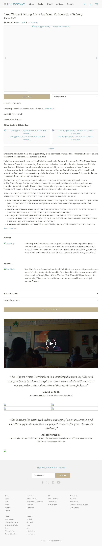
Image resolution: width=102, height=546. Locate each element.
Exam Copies (74, 508)
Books (40, 4)
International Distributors (35, 502)
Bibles (31, 4)
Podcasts (73, 499)
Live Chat (30, 522)
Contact (29, 519)
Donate (70, 4)
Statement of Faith (11, 525)
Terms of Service (10, 534)
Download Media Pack (51, 310)
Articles (59, 4)
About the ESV (53, 499)
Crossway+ (30, 508)
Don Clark (20, 22)
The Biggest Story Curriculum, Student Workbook (75, 138)
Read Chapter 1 (10, 228)
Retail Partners (32, 499)
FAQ (28, 528)
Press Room (74, 502)
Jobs (6, 528)
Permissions (31, 534)
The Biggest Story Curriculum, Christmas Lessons (26, 138)
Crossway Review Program (79, 505)
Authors (7, 508)
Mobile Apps (52, 505)
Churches (30, 505)
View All (51, 149)
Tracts (49, 4)
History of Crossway (12, 522)
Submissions (31, 531)
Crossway (33, 22)
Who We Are (9, 519)
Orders (29, 525)
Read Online (52, 502)
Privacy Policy (10, 531)
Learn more (49, 109)
